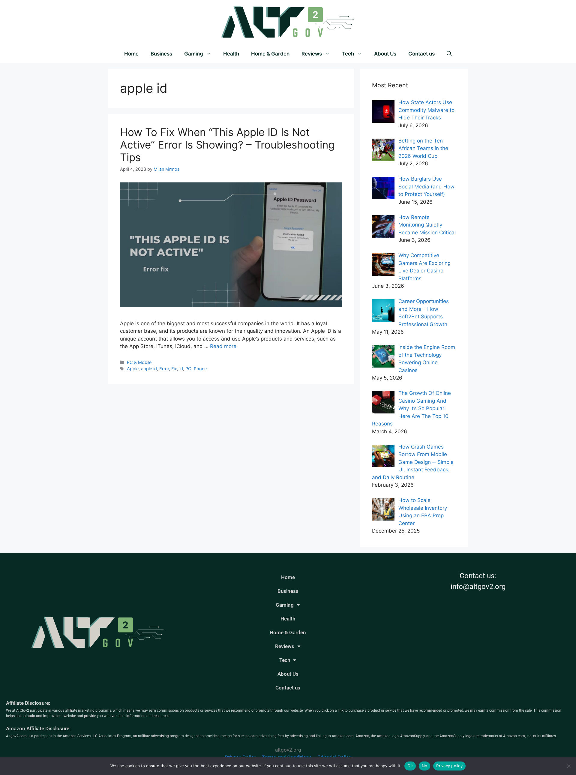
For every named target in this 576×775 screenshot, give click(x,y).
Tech (348, 54)
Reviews (312, 54)
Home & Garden (270, 54)
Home (131, 54)
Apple (133, 368)
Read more (223, 346)
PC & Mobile (139, 362)
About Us (385, 54)
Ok (410, 765)
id (181, 368)
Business (161, 54)
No (425, 765)
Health (231, 54)
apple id (149, 368)
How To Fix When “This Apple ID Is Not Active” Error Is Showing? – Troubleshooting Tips (227, 145)
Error (164, 368)
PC (188, 368)
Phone (200, 368)
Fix (174, 368)
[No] (569, 766)
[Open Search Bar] (449, 54)
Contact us (421, 54)
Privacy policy (449, 765)
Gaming (193, 54)
